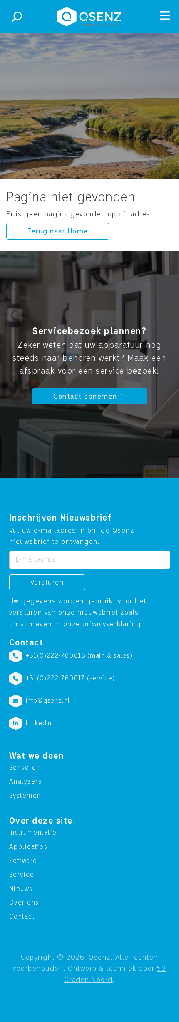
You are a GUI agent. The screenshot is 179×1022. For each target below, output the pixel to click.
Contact (22, 916)
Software (23, 861)
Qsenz (100, 957)
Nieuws (21, 889)
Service (22, 874)
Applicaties (28, 846)
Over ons (24, 902)
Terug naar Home (57, 231)
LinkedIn (39, 723)
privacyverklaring (111, 624)
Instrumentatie (33, 832)
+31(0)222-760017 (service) (70, 678)
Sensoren (24, 767)
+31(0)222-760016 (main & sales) (79, 655)
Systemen (25, 795)
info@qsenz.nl (48, 700)
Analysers (25, 781)
